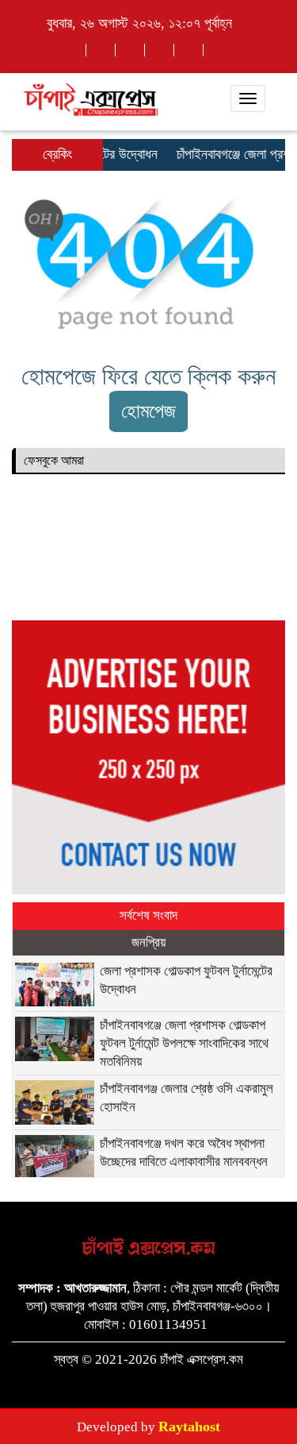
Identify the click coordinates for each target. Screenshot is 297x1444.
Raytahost (189, 1426)
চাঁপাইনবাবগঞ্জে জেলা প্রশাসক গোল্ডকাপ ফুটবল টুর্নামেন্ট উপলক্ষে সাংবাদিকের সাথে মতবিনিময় (186, 1043)
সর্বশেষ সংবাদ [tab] (148, 915)
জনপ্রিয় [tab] (148, 942)
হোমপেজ (148, 411)
